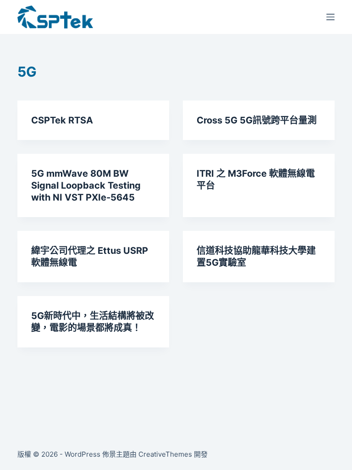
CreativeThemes (165, 454)
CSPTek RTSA (62, 120)
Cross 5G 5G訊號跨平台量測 (257, 120)
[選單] (330, 17)
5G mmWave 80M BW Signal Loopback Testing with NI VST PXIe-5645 (86, 185)
